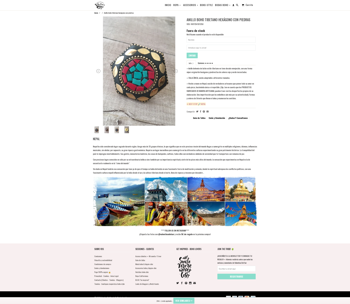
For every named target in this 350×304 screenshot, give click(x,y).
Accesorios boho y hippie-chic (145, 268)
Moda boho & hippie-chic (144, 264)
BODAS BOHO (222, 5)
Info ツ (191, 63)
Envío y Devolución (217, 117)
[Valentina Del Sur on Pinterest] (186, 283)
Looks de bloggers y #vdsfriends (147, 283)
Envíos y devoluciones (101, 268)
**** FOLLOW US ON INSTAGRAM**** (175, 230)
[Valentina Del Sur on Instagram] (190, 283)
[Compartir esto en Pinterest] (203, 111)
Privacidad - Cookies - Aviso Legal (106, 276)
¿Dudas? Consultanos (238, 117)
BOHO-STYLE (206, 5)
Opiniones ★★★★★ (205, 63)
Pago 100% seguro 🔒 (102, 272)
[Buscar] (237, 5)
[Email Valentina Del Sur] (194, 283)
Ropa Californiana (141, 276)
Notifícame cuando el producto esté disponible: (205, 34)
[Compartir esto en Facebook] (200, 111)
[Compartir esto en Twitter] (197, 111)
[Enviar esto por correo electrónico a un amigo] (207, 111)
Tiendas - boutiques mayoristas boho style (109, 283)
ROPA (177, 5)
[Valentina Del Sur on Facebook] (182, 283)
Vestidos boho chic (142, 272)
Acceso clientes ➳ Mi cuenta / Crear (148, 256)
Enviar (192, 55)
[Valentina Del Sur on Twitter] (177, 283)
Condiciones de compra (102, 264)
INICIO (168, 5)
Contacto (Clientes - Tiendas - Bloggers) (108, 279)
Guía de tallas (140, 260)
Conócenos (98, 256)
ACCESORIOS (190, 5)
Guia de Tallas (199, 117)
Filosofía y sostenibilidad (103, 260)
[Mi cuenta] (233, 5)
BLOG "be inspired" (142, 279)
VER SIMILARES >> (183, 300)
